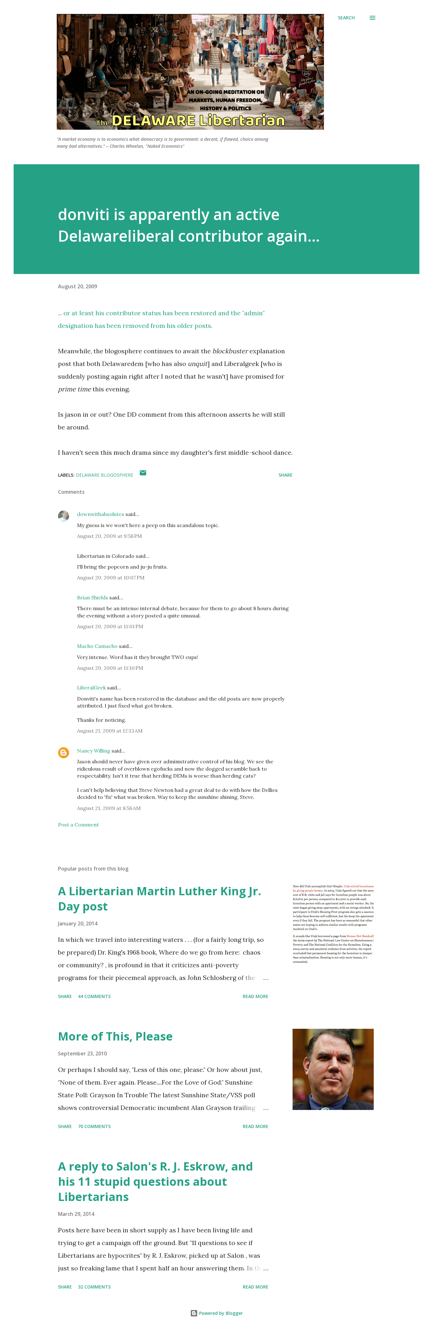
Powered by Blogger (220, 1313)
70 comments (94, 1126)
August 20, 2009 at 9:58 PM (109, 536)
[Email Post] (143, 475)
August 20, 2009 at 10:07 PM (111, 577)
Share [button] (286, 475)
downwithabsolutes (100, 514)
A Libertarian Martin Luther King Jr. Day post (159, 898)
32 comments (94, 1287)
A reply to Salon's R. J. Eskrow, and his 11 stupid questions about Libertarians (155, 1181)
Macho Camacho (97, 646)
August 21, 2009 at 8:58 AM (109, 808)
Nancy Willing (93, 750)
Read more (255, 996)
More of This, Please (115, 1036)
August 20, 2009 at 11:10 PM (110, 668)
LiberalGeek (91, 687)
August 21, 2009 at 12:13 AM (110, 730)
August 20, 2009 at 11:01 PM (110, 626)
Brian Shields (92, 597)
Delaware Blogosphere (104, 475)
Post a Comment (78, 824)
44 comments (94, 996)
